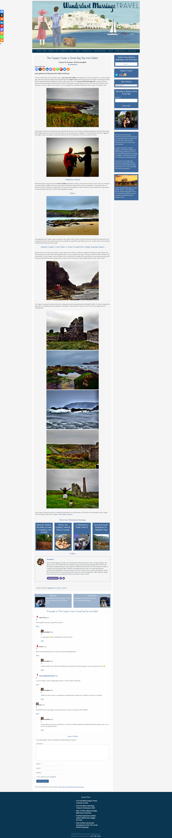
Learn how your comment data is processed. (71, 787)
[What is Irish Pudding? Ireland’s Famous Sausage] (63, 541)
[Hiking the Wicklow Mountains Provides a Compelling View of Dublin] (44, 541)
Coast (58, 588)
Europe (51, 51)
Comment (39, 744)
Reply (37, 626)
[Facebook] (36, 69)
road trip (63, 588)
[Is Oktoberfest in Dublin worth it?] (82, 541)
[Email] (63, 578)
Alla (40, 705)
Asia (71, 51)
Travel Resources (100, 51)
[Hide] (0, 43)
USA (56, 51)
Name (38, 764)
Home (38, 51)
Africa (77, 51)
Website (38, 773)
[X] (40, 69)
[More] (68, 69)
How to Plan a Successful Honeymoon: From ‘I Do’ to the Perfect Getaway (87, 825)
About (110, 51)
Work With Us (120, 51)
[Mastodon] (50, 69)
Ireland (44, 588)
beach (54, 588)
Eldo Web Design (96, 836)
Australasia (87, 51)
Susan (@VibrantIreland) (47, 676)
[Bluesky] (64, 69)
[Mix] (54, 69)
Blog (44, 51)
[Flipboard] (61, 69)
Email (38, 768)
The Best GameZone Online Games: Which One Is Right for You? (86, 818)
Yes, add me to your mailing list (46, 777)
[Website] (60, 578)
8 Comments (72, 64)
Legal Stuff (132, 51)
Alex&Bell (50, 559)
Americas (64, 51)
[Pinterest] (2, 26)
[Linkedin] (47, 69)
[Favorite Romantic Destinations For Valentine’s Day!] (101, 541)
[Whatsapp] (57, 69)
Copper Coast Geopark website (62, 514)
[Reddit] (43, 69)
